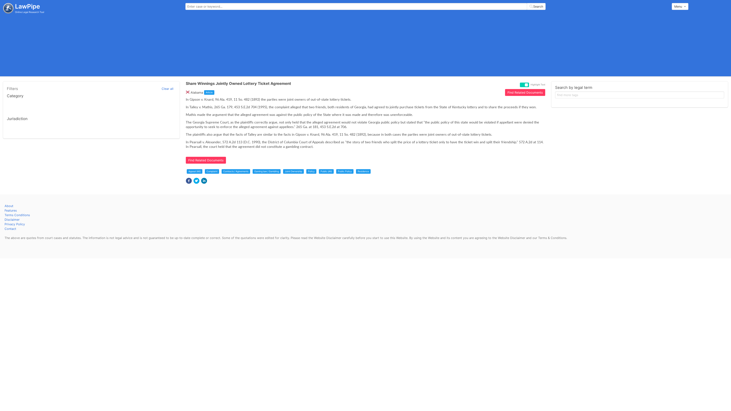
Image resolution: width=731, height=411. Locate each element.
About (9, 206)
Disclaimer (12, 219)
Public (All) (326, 171)
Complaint (212, 171)
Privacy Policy (15, 224)
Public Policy (345, 171)
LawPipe (27, 6)
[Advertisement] (365, 44)
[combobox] (365, 6)
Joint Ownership (293, 171)
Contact (10, 229)
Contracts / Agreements (235, 171)
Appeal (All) (194, 171)
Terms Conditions (17, 215)
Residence (363, 171)
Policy (311, 171)
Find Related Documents (525, 92)
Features (11, 210)
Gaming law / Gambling (266, 171)
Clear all (167, 89)
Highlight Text (538, 84)
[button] (189, 181)
